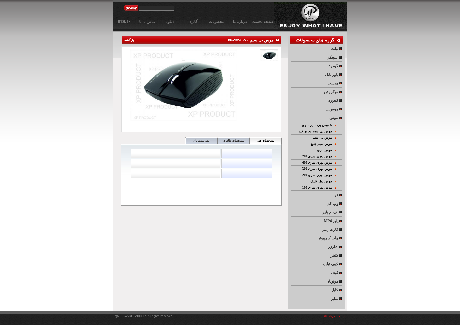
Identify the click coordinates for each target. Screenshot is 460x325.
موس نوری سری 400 (318, 162)
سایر (335, 298)
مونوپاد (333, 281)
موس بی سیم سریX (318, 125)
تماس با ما (147, 21)
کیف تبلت (331, 264)
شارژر (333, 247)
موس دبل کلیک (322, 181)
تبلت (335, 49)
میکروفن (331, 92)
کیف (335, 273)
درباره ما (240, 21)
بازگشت (128, 40)
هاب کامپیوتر (328, 238)
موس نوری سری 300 (318, 169)
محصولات (216, 21)
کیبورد (333, 100)
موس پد (332, 109)
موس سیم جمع (323, 144)
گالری (193, 21)
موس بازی (326, 150)
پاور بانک (332, 74)
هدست (333, 83)
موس (334, 118)
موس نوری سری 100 (318, 187)
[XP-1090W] (184, 120)
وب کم (333, 203)
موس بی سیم (262, 40)
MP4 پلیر (331, 221)
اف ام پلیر (330, 212)
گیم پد (334, 66)
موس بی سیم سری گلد (317, 131)
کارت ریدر (330, 229)
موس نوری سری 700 (318, 156)
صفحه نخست (262, 21)
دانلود (170, 21)
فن (336, 195)
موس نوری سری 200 (318, 175)
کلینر (335, 255)
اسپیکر (333, 57)
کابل (335, 290)
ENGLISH (124, 21)
